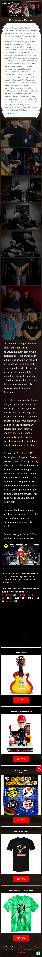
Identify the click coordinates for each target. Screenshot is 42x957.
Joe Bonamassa (27, 947)
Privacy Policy (10, 949)
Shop (36, 947)
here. (10, 582)
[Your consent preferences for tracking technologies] (38, 953)
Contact (20, 949)
